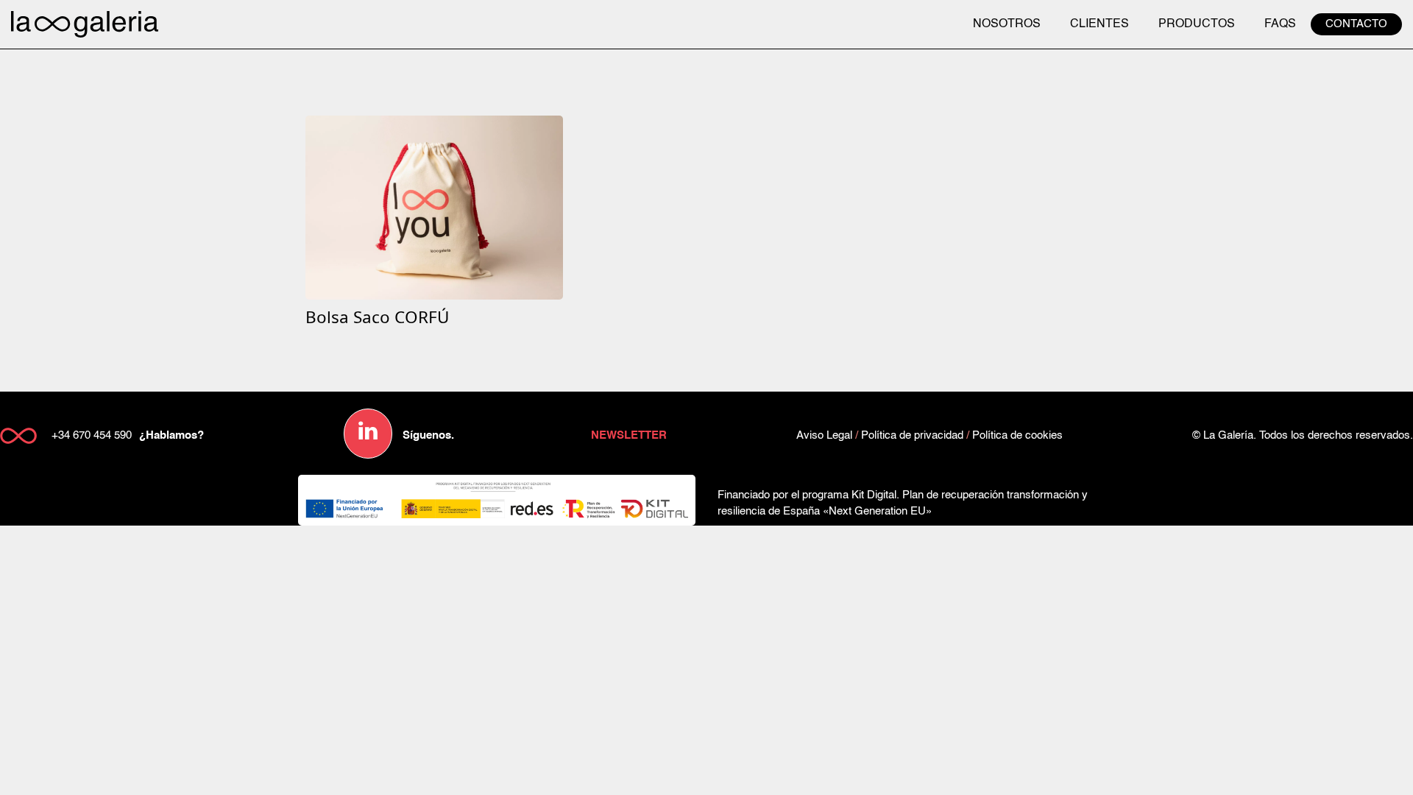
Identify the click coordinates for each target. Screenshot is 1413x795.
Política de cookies (1017, 435)
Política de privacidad (912, 435)
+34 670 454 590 (92, 435)
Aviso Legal (824, 435)
